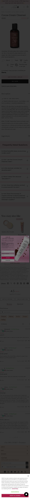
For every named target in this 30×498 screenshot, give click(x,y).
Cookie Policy (15, 488)
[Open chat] (26, 494)
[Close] (28, 476)
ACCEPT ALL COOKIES (15, 495)
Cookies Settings (15, 491)
